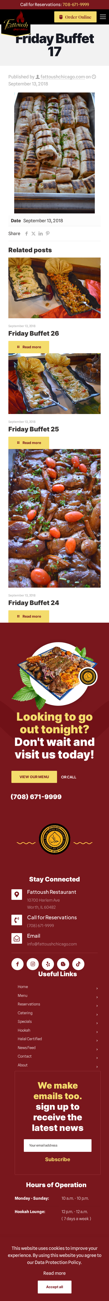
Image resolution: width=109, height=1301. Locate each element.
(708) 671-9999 (36, 797)
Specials (25, 1021)
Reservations (29, 1004)
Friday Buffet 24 (33, 603)
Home (23, 987)
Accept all (54, 1287)
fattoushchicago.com (63, 76)
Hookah (24, 1030)
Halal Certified (30, 1039)
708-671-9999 (76, 4)
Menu (22, 995)
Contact (25, 1056)
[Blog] (63, 964)
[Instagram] (33, 964)
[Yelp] (48, 964)
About (23, 1065)
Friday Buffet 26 (33, 333)
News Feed (27, 1047)
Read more (54, 1273)
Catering (25, 1013)
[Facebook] (17, 964)
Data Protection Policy (58, 1262)
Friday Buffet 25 (33, 429)
